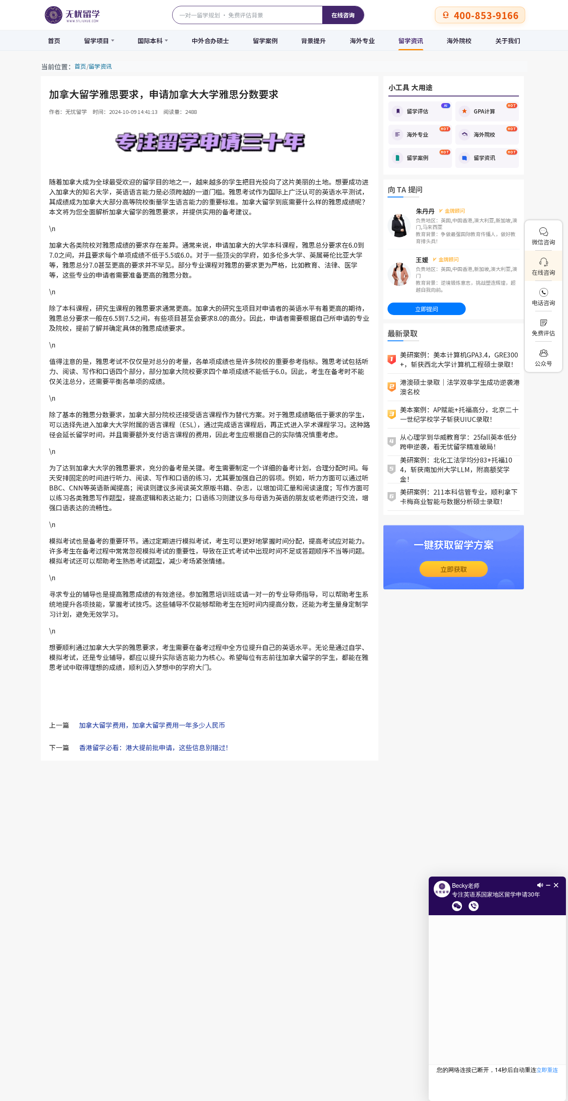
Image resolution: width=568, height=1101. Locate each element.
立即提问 (426, 309)
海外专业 (362, 40)
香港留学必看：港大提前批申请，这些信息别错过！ (155, 747)
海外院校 (459, 40)
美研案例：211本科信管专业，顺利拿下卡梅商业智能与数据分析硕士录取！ (459, 496)
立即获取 (453, 569)
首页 (54, 40)
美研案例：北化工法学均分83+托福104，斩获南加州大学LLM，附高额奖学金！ (456, 469)
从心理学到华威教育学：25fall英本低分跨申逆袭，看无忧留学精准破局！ (458, 441)
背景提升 (313, 40)
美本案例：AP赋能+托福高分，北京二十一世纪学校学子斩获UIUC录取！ (459, 414)
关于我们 (507, 40)
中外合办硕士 (210, 40)
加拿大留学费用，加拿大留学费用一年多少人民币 (152, 725)
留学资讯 (410, 40)
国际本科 (150, 40)
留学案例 (265, 40)
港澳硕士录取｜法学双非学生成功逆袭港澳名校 (460, 387)
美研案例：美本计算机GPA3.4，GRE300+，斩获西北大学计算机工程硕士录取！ (459, 359)
